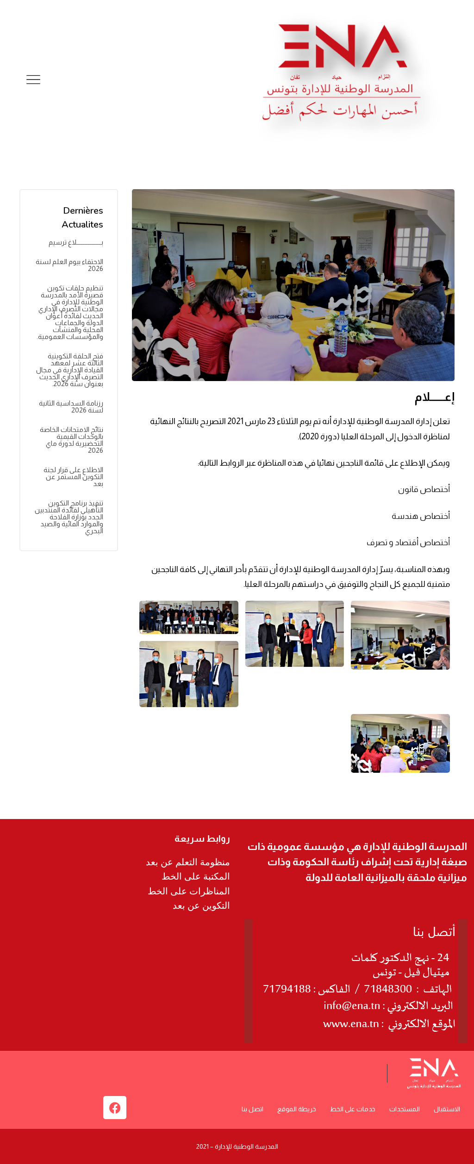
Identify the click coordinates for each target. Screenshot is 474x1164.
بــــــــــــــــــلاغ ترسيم (76, 242)
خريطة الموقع (296, 1109)
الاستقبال (447, 1109)
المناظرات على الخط (189, 891)
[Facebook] (114, 1107)
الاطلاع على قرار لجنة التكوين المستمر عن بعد (73, 476)
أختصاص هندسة (421, 516)
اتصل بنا (252, 1109)
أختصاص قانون (424, 489)
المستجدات (404, 1109)
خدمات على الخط (352, 1109)
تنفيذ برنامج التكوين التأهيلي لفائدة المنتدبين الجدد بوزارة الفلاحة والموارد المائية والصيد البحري (69, 516)
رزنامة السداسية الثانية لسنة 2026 (71, 406)
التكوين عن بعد (201, 905)
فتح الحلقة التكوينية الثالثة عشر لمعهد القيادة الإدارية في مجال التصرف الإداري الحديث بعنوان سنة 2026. (69, 369)
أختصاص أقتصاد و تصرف (408, 542)
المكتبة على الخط (196, 876)
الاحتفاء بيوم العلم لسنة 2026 (69, 265)
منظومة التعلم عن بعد (188, 862)
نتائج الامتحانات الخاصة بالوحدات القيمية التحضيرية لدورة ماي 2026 (71, 440)
